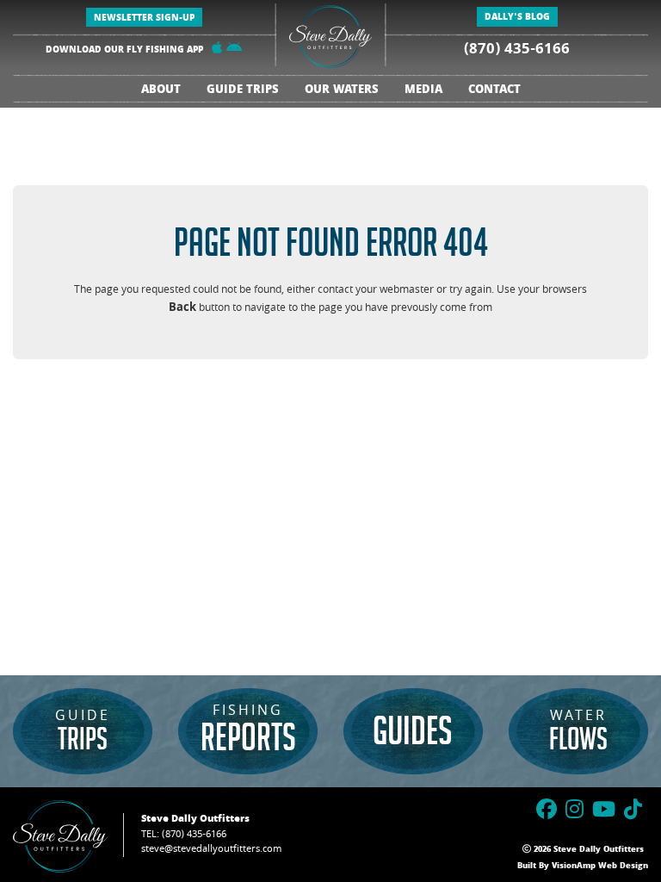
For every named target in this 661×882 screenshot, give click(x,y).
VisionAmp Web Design (600, 866)
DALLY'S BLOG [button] (517, 18)
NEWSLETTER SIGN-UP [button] (144, 19)
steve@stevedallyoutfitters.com (211, 849)
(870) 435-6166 (517, 50)
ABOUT (161, 91)
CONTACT (494, 91)
